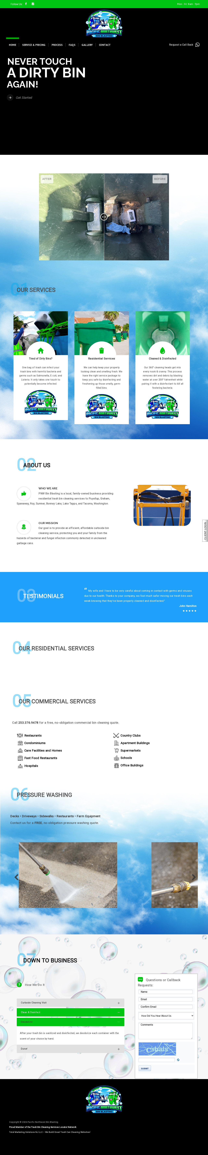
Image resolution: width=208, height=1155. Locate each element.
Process (57, 44)
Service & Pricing (34, 44)
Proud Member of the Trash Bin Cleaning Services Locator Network (42, 1138)
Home (12, 44)
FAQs (72, 44)
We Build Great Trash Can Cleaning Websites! (68, 1143)
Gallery (87, 44)
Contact (105, 44)
